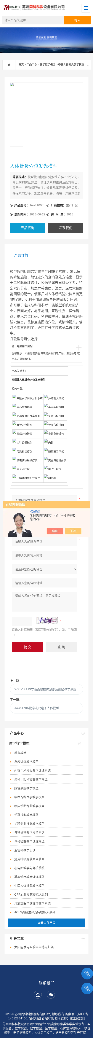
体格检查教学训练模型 (29, 841)
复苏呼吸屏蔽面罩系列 (29, 859)
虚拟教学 (20, 753)
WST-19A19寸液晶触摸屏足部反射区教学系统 (45, 689)
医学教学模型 (47, 64)
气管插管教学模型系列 (29, 832)
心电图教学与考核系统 (29, 868)
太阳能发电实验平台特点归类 (34, 947)
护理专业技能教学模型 (29, 823)
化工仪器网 (77, 1018)
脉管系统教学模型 (26, 788)
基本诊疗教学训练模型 (29, 877)
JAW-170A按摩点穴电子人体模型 (36, 708)
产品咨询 (27, 228)
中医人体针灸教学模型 (71, 64)
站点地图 (35, 1018)
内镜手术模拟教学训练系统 (32, 770)
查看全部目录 (46, 923)
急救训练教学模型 (26, 761)
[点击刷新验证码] (47, 620)
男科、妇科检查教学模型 (31, 779)
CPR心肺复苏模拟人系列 (31, 894)
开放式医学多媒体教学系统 (32, 903)
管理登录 (48, 1018)
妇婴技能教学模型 (26, 815)
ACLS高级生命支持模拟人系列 (34, 912)
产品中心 (32, 64)
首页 (21, 64)
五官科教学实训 (24, 850)
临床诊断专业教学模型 (29, 806)
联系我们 (65, 228)
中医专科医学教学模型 (29, 797)
